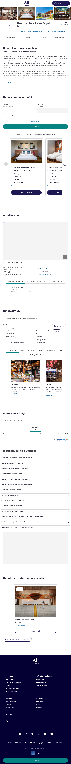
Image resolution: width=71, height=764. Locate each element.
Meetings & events (41, 682)
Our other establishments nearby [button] (23, 578)
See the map (62, 31)
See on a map (22, 625)
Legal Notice (58, 742)
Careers (8, 685)
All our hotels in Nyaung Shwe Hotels (17, 639)
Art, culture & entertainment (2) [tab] (37, 281)
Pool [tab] (40, 350)
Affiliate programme (11, 691)
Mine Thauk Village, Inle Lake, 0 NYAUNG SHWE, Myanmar (37, 31)
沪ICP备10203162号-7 (41, 749)
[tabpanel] (35, 169)
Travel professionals (41, 685)
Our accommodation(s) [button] (17, 97)
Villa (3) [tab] (28, 135)
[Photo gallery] (35, 13)
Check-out (41, 105)
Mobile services (40, 701)
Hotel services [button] (12, 310)
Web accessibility (11, 701)
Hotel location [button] (12, 215)
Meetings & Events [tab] (35, 355)
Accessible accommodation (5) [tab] (45, 135)
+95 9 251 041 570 (44, 268)
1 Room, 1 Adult (9, 116)
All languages (10, 707)
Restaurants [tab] (12, 350)
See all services (59, 326)
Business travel (40, 679)
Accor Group (9, 679)
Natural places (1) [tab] (57, 281)
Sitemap (8, 704)
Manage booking (11, 718)
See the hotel (35, 631)
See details (14, 393)
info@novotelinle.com (45, 274)
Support (8, 721)
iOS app (38, 704)
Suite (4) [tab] (18, 135)
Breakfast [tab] (31, 350)
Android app (39, 707)
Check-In (8, 105)
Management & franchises (13, 682)
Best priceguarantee (64, 23)
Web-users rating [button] (14, 413)
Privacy (41, 742)
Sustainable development (13, 688)
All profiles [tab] (35, 428)
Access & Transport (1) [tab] (15, 281)
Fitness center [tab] (50, 350)
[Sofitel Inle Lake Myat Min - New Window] (35, 601)
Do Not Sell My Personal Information (36, 744)
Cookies (49, 742)
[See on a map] (35, 241)
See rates (36, 760)
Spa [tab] (61, 350)
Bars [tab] (22, 350)
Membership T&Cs (30, 742)
